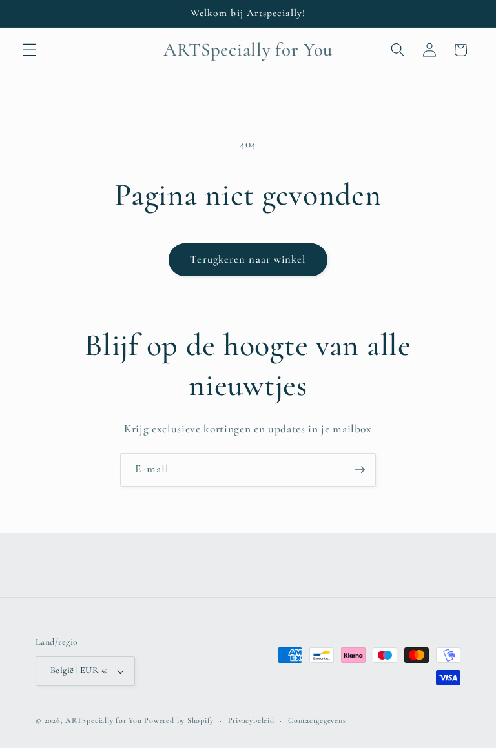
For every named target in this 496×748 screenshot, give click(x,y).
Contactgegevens (317, 720)
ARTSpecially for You (103, 720)
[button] (29, 49)
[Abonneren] (359, 470)
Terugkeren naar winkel (247, 259)
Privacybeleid (251, 720)
